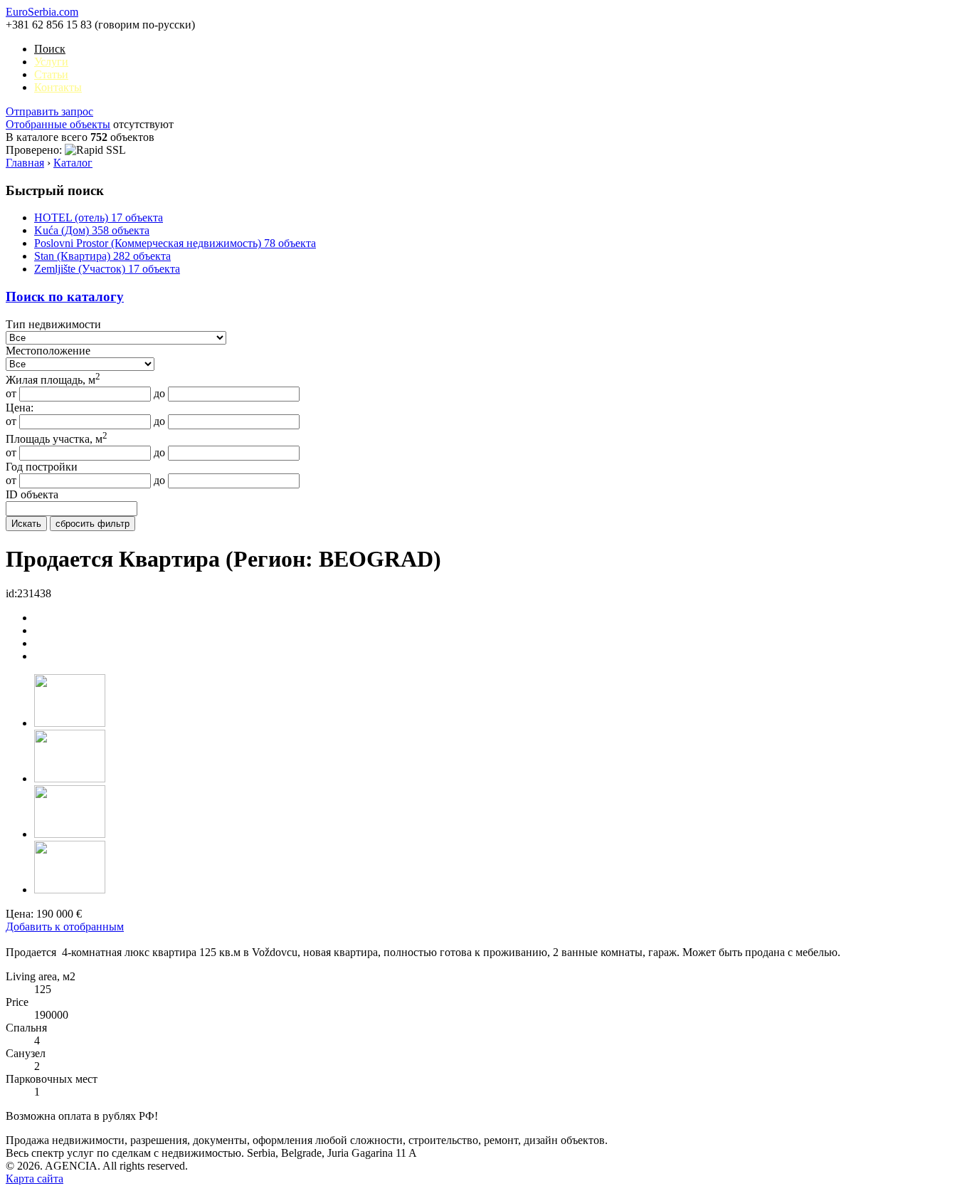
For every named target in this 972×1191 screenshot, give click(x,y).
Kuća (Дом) (91, 230)
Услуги (51, 62)
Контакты (58, 87)
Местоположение (48, 351)
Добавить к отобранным (65, 926)
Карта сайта (34, 1178)
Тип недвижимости (53, 324)
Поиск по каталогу (65, 296)
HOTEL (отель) (98, 217)
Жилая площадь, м (53, 380)
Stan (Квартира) (102, 256)
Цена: (19, 408)
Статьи (51, 74)
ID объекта (32, 494)
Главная (25, 163)
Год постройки (42, 467)
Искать (26, 523)
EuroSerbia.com (42, 12)
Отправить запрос (49, 111)
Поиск (49, 49)
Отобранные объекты (58, 124)
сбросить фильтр (93, 523)
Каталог (73, 163)
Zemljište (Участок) (107, 269)
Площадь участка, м (56, 439)
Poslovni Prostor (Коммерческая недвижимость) (175, 243)
